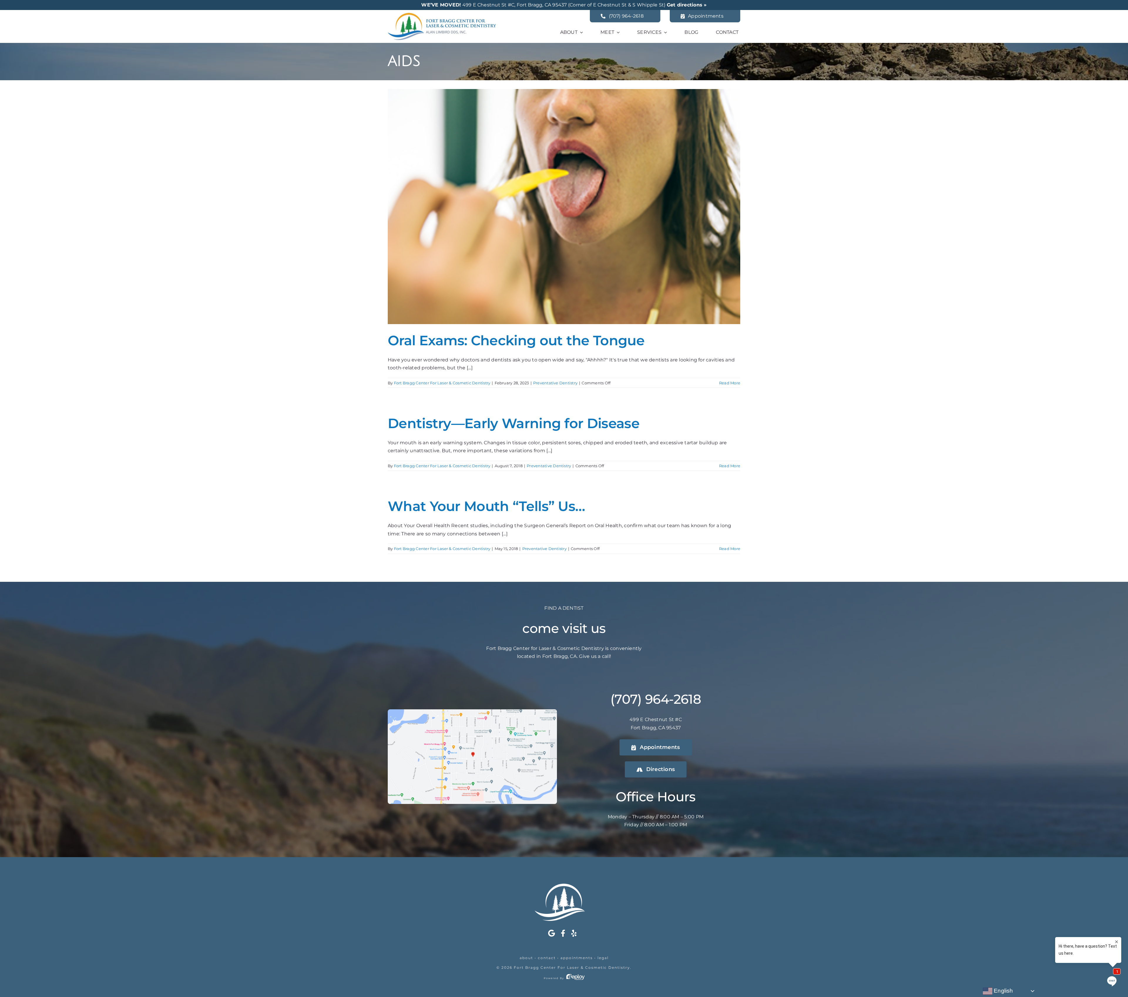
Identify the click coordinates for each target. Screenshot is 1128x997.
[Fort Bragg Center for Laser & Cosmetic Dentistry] (442, 15)
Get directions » (687, 5)
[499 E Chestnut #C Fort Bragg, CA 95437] (472, 711)
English (1002, 991)
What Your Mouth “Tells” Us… (486, 506)
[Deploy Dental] (575, 978)
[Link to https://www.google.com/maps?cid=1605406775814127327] (551, 933)
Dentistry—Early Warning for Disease (513, 423)
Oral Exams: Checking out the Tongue (516, 340)
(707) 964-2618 (655, 699)
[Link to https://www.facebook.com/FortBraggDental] (563, 933)
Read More (729, 383)
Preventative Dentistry (555, 383)
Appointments (576, 958)
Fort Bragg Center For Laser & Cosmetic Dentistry (442, 383)
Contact (547, 958)
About (526, 958)
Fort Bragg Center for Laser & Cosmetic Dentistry (572, 967)
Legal (603, 958)
